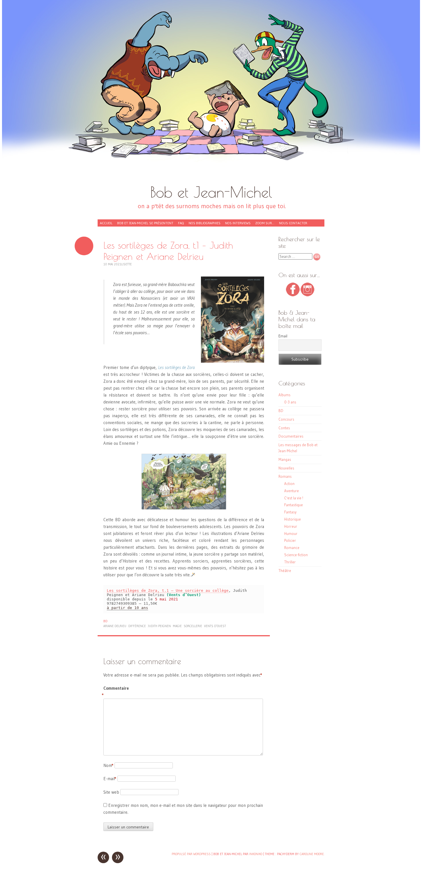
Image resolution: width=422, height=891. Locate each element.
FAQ (181, 223)
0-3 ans (290, 402)
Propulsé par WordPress (191, 854)
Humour (290, 533)
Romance (291, 547)
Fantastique (293, 504)
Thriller (290, 562)
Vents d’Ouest (215, 626)
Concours (286, 419)
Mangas (284, 459)
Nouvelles (286, 468)
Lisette (126, 264)
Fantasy (290, 512)
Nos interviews (238, 223)
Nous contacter (293, 223)
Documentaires (290, 436)
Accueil (106, 223)
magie (177, 626)
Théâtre (284, 570)
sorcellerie (193, 626)
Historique (292, 519)
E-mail (109, 778)
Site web (111, 792)
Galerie (84, 246)
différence (137, 626)
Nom (108, 765)
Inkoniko (255, 854)
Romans (285, 476)
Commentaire (115, 691)
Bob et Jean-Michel (211, 192)
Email (282, 336)
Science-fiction (296, 554)
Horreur (290, 526)
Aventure (291, 490)
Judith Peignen (159, 626)
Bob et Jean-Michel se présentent (145, 223)
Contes (284, 428)
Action (289, 483)
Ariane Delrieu (114, 626)
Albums (284, 395)
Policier (290, 540)
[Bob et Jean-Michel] (211, 95)
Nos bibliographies (204, 223)
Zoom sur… (264, 223)
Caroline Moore (312, 854)
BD (105, 621)
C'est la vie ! (293, 498)
